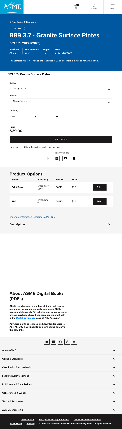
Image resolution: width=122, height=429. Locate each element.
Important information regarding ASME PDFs (32, 216)
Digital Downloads (25, 317)
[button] (61, 89)
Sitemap (31, 424)
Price (12, 127)
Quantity (14, 110)
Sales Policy (16, 424)
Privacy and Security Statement (54, 419)
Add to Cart (61, 139)
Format (13, 95)
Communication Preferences (87, 419)
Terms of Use (27, 419)
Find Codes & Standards (24, 22)
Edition (13, 83)
